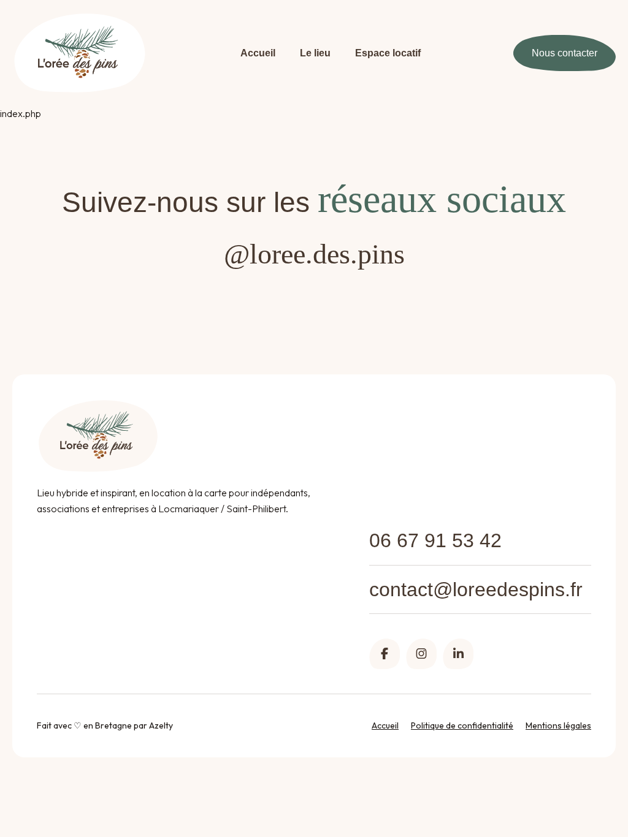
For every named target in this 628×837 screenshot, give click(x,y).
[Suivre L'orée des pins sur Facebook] (384, 653)
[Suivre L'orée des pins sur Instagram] (421, 653)
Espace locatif (388, 53)
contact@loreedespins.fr (476, 589)
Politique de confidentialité (462, 725)
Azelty (161, 725)
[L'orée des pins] (79, 53)
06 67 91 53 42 (435, 540)
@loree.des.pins (314, 254)
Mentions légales (558, 725)
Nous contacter (564, 53)
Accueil (257, 53)
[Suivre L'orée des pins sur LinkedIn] (458, 653)
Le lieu (315, 53)
